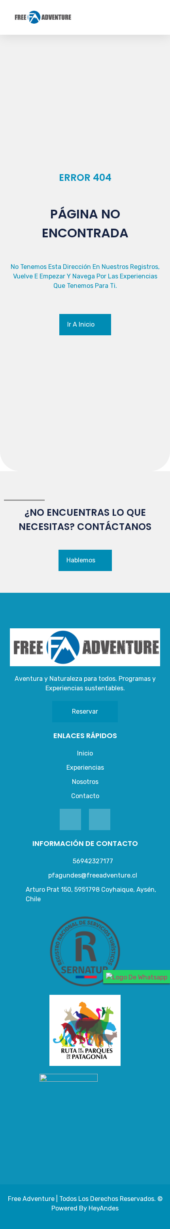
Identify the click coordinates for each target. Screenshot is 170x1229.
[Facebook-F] (70, 819)
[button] (164, 17)
